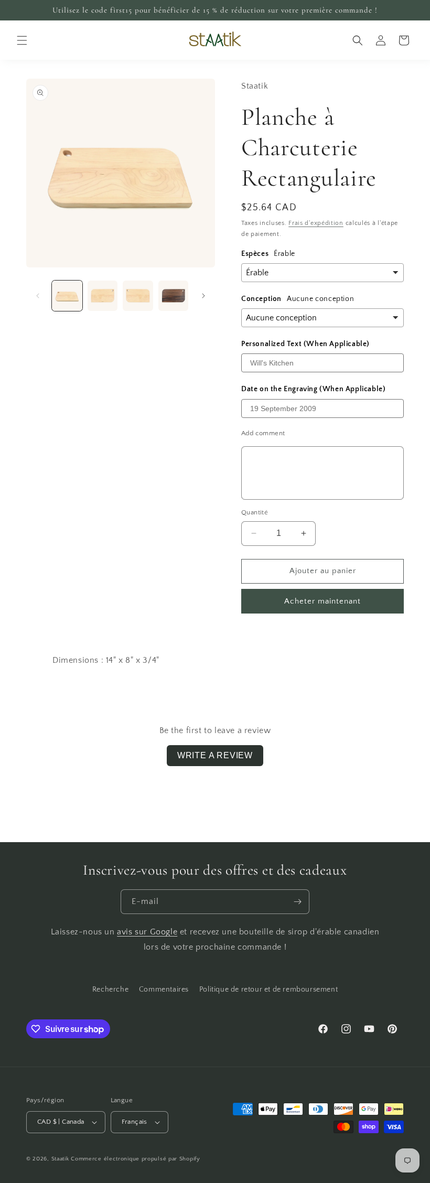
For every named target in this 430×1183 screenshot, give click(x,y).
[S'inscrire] (297, 901)
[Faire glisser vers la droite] (203, 295)
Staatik (60, 1159)
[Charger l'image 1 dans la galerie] (67, 296)
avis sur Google (147, 932)
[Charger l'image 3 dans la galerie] (138, 296)
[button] (22, 40)
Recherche (110, 989)
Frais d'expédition (315, 223)
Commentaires (164, 989)
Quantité (254, 512)
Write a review (215, 755)
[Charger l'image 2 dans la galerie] (103, 296)
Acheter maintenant (322, 601)
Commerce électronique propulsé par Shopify (135, 1159)
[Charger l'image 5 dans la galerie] (173, 296)
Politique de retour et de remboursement (268, 989)
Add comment (263, 433)
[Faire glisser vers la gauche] (37, 295)
